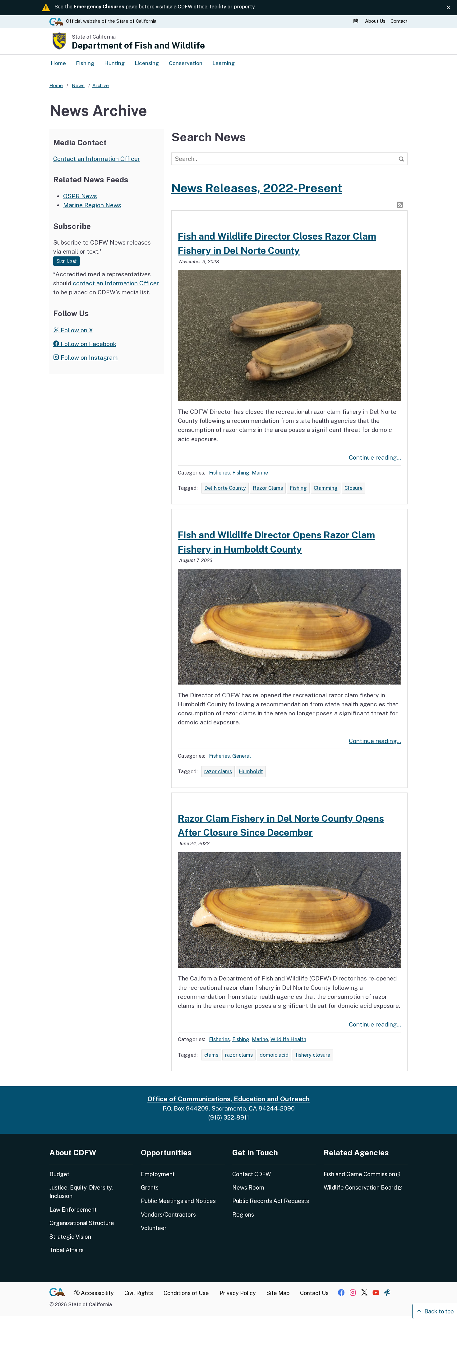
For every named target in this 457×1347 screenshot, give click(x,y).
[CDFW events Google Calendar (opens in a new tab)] (356, 21)
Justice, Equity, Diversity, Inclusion (81, 1191)
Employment (158, 1174)
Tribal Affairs (66, 1250)
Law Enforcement (73, 1209)
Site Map (277, 1293)
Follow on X (76, 330)
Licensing (147, 63)
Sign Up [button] (68, 261)
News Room (248, 1187)
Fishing (85, 63)
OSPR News (80, 196)
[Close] (448, 7)
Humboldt (251, 771)
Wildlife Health (288, 1039)
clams (211, 1055)
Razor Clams (268, 488)
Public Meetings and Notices (178, 1201)
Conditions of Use (186, 1293)
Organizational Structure (81, 1223)
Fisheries (219, 473)
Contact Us (314, 1293)
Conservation (185, 63)
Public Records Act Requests (270, 1201)
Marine (260, 473)
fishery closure (312, 1055)
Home (58, 63)
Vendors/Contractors (168, 1214)
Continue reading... (375, 457)
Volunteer (154, 1228)
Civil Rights (138, 1293)
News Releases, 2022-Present (256, 188)
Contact (399, 21)
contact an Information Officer (116, 283)
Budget (59, 1174)
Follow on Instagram (88, 357)
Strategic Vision (70, 1236)
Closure (353, 488)
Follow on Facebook (87, 343)
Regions (243, 1214)
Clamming (326, 488)
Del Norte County (225, 488)
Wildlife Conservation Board (366, 1187)
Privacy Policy (237, 1293)
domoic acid (274, 1055)
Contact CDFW (251, 1174)
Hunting (114, 63)
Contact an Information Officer (96, 158)
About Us (375, 21)
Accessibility (97, 1293)
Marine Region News (92, 205)
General (241, 756)
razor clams (218, 771)
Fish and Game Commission (366, 1174)
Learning (223, 63)
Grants (150, 1187)
